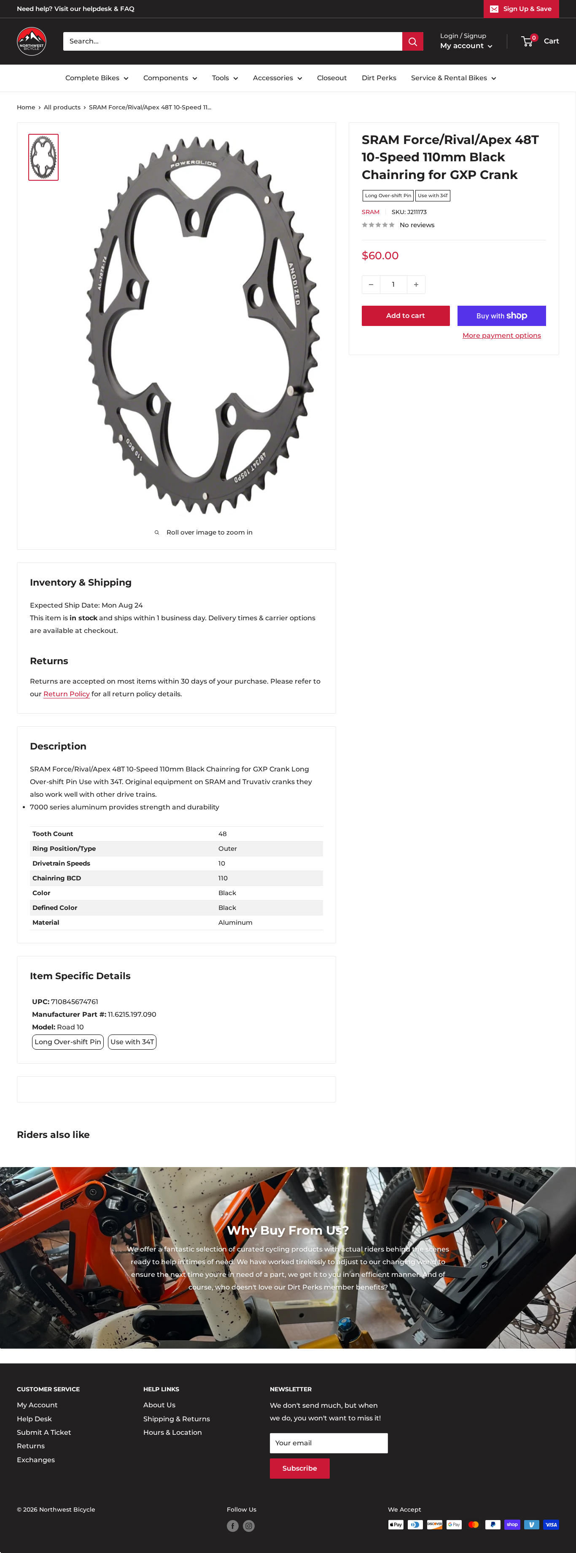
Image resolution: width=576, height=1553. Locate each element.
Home (26, 107)
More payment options (502, 335)
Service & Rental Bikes (449, 78)
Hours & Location (172, 1432)
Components (165, 78)
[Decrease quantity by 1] (371, 284)
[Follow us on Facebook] (233, 1525)
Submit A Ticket (44, 1432)
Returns (31, 1446)
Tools (220, 78)
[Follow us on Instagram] (249, 1525)
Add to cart (405, 316)
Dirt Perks (379, 78)
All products (62, 107)
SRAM (371, 212)
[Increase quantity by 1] (416, 284)
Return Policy (66, 694)
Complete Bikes (92, 78)
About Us (159, 1405)
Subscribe (300, 1468)
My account (463, 45)
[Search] (412, 41)
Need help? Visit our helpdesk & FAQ (76, 9)
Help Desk (34, 1419)
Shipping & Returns (176, 1419)
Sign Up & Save (527, 9)
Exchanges (36, 1460)
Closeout (332, 78)
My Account (37, 1405)
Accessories (273, 78)
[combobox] (232, 41)
